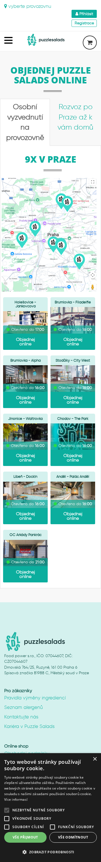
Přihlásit (85, 13)
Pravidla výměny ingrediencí (35, 698)
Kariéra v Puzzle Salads (29, 726)
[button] (50, 852)
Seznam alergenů (23, 707)
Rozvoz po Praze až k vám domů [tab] (75, 117)
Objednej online (25, 341)
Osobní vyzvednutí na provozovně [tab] (25, 122)
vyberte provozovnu (29, 6)
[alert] (50, 807)
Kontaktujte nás (21, 717)
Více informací (15, 799)
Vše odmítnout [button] (73, 837)
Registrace (84, 23)
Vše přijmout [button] (25, 837)
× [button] (95, 759)
